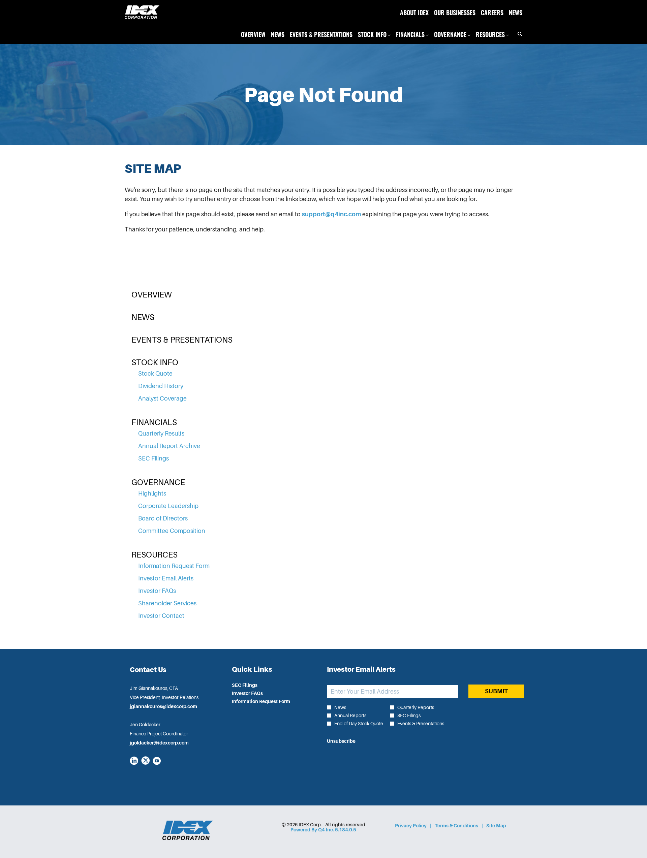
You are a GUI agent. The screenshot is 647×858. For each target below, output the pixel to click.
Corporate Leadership (168, 506)
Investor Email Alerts (165, 578)
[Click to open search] (518, 34)
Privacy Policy (411, 826)
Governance (158, 482)
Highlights (152, 493)
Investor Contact (161, 615)
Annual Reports (350, 715)
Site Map (496, 826)
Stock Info (154, 362)
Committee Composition (171, 531)
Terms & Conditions (456, 826)
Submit (496, 691)
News (515, 12)
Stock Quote (155, 373)
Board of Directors (163, 518)
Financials (154, 422)
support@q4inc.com (331, 214)
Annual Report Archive (169, 446)
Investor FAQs (157, 590)
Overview (151, 294)
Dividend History (160, 386)
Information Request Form (174, 566)
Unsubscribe (341, 741)
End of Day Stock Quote (358, 723)
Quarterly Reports (415, 707)
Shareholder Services (167, 603)
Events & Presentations (182, 340)
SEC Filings (153, 458)
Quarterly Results (161, 433)
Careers (492, 12)
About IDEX (414, 12)
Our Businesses (454, 12)
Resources (154, 554)
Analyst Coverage (162, 398)
